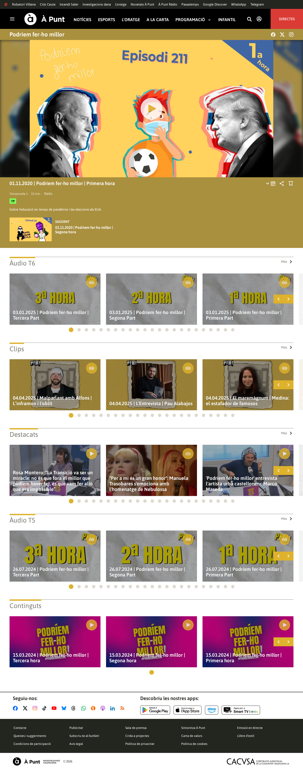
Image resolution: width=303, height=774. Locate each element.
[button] (71, 329)
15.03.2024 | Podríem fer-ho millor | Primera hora (244, 657)
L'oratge (120, 4)
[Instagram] (291, 34)
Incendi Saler (69, 4)
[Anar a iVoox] (94, 708)
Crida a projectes (137, 736)
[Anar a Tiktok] (45, 708)
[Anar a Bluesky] (65, 708)
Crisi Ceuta (47, 4)
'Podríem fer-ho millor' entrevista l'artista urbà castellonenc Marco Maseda (241, 483)
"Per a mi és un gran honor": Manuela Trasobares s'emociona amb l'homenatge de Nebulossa (148, 483)
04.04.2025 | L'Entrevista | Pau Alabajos (151, 403)
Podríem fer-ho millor (37, 34)
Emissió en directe (250, 728)
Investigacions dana (97, 4)
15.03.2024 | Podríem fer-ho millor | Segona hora (147, 657)
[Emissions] (271, 183)
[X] (282, 34)
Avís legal (76, 744)
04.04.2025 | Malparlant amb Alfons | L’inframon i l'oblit (52, 400)
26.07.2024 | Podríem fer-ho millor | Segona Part (147, 572)
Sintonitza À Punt (193, 728)
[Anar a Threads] (74, 708)
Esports (106, 19)
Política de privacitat (139, 744)
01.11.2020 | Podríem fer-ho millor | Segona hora (84, 229)
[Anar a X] (26, 708)
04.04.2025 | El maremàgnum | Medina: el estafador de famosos (247, 400)
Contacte (20, 728)
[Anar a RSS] (123, 708)
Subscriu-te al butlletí (84, 736)
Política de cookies (194, 744)
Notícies (82, 19)
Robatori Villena (24, 4)
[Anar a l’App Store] (187, 710)
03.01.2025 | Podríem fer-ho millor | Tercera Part (51, 315)
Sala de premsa (136, 728)
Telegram (257, 4)
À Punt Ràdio (167, 4)
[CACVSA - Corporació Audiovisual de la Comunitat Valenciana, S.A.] (258, 761)
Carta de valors (191, 736)
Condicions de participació (32, 744)
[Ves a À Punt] (44, 19)
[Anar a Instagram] (36, 708)
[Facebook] (273, 34)
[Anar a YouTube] (55, 708)
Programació (190, 19)
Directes (287, 19)
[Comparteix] (282, 183)
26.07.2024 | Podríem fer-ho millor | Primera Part (244, 572)
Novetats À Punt (142, 4)
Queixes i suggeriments (30, 736)
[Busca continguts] (249, 19)
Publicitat (76, 728)
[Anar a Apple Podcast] (103, 708)
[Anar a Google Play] (155, 710)
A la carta (158, 19)
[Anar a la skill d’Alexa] (211, 710)
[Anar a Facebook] (16, 708)
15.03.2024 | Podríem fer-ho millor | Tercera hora (51, 657)
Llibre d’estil (245, 736)
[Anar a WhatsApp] (84, 708)
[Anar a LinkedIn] (113, 708)
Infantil (227, 19)
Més (284, 261)
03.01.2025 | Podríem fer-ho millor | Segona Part (147, 315)
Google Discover (215, 4)
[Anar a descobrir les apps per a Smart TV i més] (241, 710)
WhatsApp (238, 4)
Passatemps (190, 4)
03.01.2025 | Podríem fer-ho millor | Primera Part (244, 315)
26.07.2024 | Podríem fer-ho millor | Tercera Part (51, 572)
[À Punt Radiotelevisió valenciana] (36, 761)
